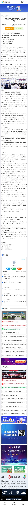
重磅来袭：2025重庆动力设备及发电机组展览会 (15, 295)
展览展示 (23, 483)
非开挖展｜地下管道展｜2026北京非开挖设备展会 (14, 325)
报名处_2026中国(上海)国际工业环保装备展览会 (13, 336)
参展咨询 (10, 28)
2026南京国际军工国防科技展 (9, 395)
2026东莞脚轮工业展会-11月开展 (10, 321)
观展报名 (19, 28)
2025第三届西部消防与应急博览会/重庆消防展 (14, 289)
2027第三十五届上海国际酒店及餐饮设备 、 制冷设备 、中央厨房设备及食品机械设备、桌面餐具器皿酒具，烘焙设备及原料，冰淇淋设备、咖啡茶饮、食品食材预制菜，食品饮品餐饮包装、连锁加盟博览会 (14, 410)
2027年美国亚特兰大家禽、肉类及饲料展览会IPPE (14, 398)
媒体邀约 (13, 483)
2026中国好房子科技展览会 (9, 380)
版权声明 (23, 481)
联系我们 (8, 481)
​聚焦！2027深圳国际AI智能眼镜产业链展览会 (13, 383)
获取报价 (3, 480)
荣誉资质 (18, 481)
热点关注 (8, 483)
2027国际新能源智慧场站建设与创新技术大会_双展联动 (14, 347)
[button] (26, 469)
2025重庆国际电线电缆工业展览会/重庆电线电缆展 (15, 302)
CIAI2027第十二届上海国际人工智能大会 (12, 340)
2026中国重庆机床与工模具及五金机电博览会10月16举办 (14, 351)
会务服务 (18, 483)
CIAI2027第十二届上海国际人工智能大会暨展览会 (14, 387)
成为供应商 (3, 483)
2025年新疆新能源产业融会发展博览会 (13, 282)
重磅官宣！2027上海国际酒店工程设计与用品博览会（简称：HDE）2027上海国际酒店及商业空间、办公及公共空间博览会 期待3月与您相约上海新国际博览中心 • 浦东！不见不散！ (14, 413)
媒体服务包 (8, 485)
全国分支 (13, 481)
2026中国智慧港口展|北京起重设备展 (11, 329)
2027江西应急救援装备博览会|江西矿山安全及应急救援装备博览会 (14, 402)
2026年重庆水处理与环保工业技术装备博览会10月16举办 (14, 355)
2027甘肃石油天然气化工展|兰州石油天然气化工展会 (14, 406)
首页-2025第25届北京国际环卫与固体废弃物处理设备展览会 (14, 277)
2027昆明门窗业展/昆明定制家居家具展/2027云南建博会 (14, 344)
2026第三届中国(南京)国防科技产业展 (11, 391)
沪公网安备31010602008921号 (11, 488)
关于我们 (3, 481)
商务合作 (3, 485)
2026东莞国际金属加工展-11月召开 (10, 332)
